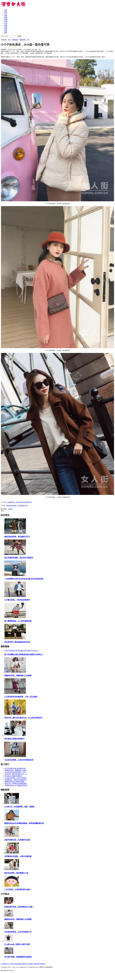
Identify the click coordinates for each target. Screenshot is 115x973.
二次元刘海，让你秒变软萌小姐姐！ (18, 889)
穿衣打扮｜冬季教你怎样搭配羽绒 (16, 783)
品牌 (5, 17)
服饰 (5, 19)
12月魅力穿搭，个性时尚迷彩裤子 (17, 600)
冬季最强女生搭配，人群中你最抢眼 (18, 856)
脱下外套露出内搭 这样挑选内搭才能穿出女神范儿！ (24, 654)
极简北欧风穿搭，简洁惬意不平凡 (17, 505)
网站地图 (18, 964)
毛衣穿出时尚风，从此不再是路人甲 (18, 932)
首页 (5, 10)
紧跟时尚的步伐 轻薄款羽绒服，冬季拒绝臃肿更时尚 (24, 823)
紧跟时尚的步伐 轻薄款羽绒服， (15, 781)
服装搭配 (22, 39)
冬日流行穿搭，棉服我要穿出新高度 (18, 957)
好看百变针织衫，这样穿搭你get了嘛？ (19, 907)
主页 (9, 39)
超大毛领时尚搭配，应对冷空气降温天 (18, 558)
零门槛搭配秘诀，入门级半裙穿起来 (18, 621)
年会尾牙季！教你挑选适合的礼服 (17, 642)
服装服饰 (15, 39)
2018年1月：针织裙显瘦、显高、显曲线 (19, 807)
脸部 (5, 15)
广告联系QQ (5, 964)
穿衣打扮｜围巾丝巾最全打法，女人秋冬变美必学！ (24, 718)
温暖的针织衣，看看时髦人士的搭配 (18, 675)
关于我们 (12, 964)
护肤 (5, 12)
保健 (5, 25)
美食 (5, 21)
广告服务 (30, 964)
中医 (5, 23)
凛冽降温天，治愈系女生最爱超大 (16, 780)
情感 (5, 33)
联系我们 (42, 964)
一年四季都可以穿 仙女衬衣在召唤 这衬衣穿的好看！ (24, 579)
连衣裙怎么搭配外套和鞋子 (14, 739)
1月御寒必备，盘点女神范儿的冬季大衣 (19, 502)
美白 (5, 14)
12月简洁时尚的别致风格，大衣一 (16, 772)
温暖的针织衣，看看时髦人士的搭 (16, 770)
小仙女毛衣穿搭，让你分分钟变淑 (16, 778)
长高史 (10, 509)
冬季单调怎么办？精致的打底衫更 (16, 785)
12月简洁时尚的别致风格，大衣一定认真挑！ (21, 697)
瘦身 (5, 27)
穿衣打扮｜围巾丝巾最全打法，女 (16, 774)
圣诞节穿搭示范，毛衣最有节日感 (17, 840)
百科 (5, 31)
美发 (5, 29)
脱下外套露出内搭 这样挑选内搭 (15, 768)
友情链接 (36, 964)
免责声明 (24, 964)
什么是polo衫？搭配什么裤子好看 (17, 944)
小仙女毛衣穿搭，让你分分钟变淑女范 (18, 760)
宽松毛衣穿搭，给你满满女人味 (16, 873)
